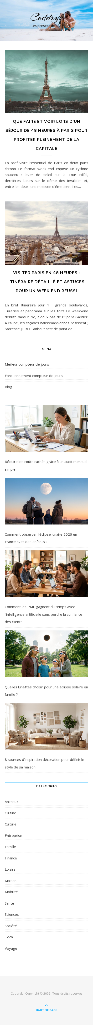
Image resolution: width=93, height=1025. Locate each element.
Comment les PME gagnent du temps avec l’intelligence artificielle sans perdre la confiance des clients (43, 614)
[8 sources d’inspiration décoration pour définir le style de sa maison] (46, 726)
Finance (11, 858)
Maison (10, 880)
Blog (8, 386)
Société (11, 925)
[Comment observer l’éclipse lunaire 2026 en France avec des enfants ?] (46, 501)
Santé (9, 903)
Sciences (12, 914)
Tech (9, 936)
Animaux (11, 801)
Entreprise (13, 835)
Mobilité (11, 891)
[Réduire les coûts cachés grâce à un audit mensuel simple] (46, 428)
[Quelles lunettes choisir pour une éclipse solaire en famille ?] (46, 653)
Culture (10, 824)
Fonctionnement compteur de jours (34, 375)
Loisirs (10, 869)
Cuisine (10, 812)
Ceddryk (46, 17)
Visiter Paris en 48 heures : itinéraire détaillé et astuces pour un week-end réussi (47, 282)
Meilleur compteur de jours (27, 364)
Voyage (11, 948)
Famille (10, 846)
